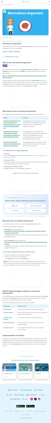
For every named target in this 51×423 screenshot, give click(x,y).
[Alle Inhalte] (1, 1)
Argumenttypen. (36, 80)
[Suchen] (48, 4)
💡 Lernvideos (15, 210)
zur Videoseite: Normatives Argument (26, 356)
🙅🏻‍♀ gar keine (15, 205)
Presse (26, 399)
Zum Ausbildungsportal (27, 390)
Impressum (17, 411)
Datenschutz (29, 411)
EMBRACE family (27, 418)
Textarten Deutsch (11, 41)
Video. (20, 48)
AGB (23, 411)
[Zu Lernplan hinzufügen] (3, 38)
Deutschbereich (16, 344)
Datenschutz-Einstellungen (40, 411)
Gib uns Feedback (25, 414)
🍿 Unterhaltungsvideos (36, 205)
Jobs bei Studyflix (20, 394)
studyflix (26, 1)
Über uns (10, 394)
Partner (42, 394)
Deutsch (4, 41)
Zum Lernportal (13, 390)
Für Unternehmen (33, 394)
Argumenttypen (19, 41)
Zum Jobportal (39, 390)
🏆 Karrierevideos (36, 210)
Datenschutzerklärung (42, 216)
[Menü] (49, 1)
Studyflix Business (16, 399)
